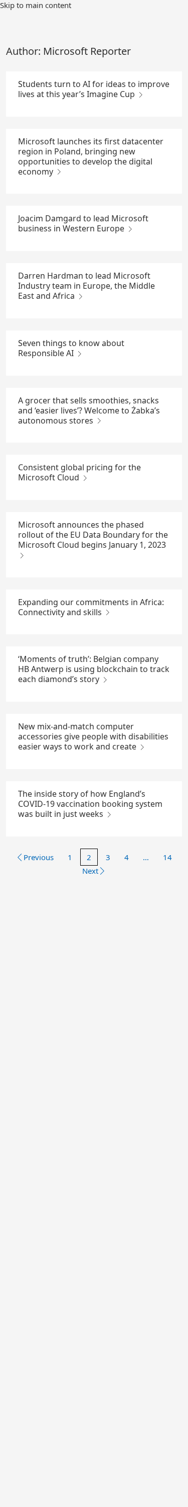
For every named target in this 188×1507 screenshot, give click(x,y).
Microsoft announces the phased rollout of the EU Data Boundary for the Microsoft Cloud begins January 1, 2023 (93, 534)
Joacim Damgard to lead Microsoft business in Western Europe (83, 223)
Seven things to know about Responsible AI (71, 348)
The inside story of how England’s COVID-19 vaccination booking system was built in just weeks (90, 803)
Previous (39, 857)
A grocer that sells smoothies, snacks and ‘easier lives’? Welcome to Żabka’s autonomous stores (89, 410)
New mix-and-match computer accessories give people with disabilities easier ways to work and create (93, 736)
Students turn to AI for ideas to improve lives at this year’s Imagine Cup (93, 89)
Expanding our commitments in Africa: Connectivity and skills (91, 607)
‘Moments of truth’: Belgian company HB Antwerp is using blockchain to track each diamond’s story (93, 669)
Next (90, 871)
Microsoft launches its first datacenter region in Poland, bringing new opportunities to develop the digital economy (90, 156)
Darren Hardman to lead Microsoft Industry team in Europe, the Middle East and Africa (86, 285)
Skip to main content (35, 5)
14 (167, 857)
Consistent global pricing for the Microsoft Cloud (79, 472)
